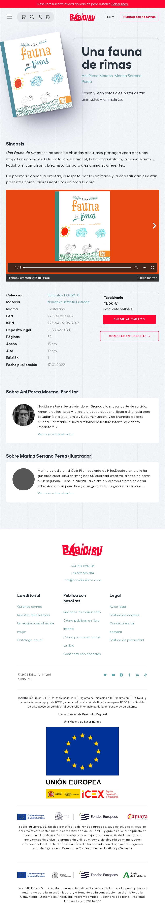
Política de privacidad (127, 640)
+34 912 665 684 (82, 573)
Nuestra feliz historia (33, 615)
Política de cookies (124, 615)
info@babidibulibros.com (82, 580)
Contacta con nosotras (82, 654)
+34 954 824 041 (82, 566)
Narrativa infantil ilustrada (68, 302)
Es (109, 17)
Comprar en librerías (128, 336)
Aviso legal (118, 606)
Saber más (119, 4)
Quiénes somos (29, 606)
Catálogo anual (29, 640)
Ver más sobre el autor (56, 434)
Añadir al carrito (129, 319)
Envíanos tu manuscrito (82, 612)
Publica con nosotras (139, 17)
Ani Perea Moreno (97, 76)
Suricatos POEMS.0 (63, 295)
